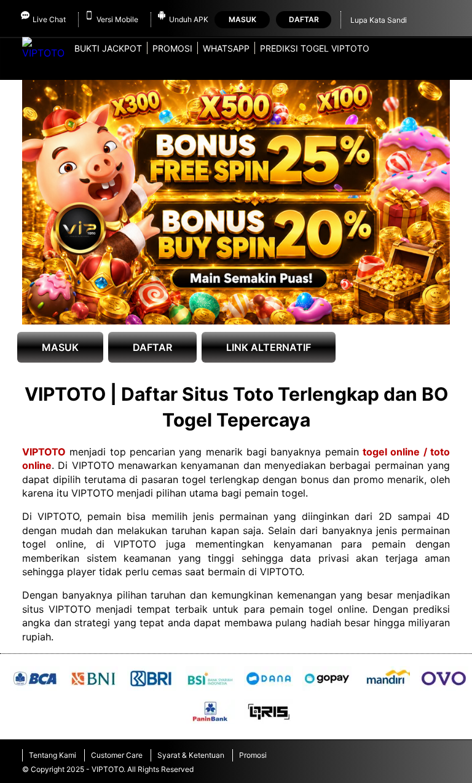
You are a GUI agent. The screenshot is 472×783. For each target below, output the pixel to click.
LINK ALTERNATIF (268, 347)
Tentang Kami (52, 755)
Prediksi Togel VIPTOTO (314, 48)
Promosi (172, 48)
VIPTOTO (44, 452)
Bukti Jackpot (108, 48)
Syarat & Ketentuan (190, 755)
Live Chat (49, 19)
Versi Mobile (117, 19)
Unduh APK (188, 19)
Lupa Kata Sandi (378, 20)
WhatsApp (226, 48)
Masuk (242, 19)
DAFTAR (152, 347)
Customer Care (117, 755)
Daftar (304, 19)
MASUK (60, 347)
